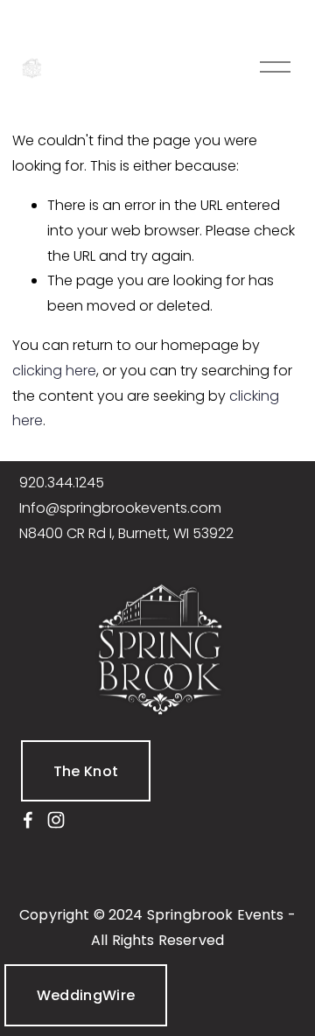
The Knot (86, 771)
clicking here (54, 370)
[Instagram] (56, 820)
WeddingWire (86, 995)
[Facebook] (28, 820)
